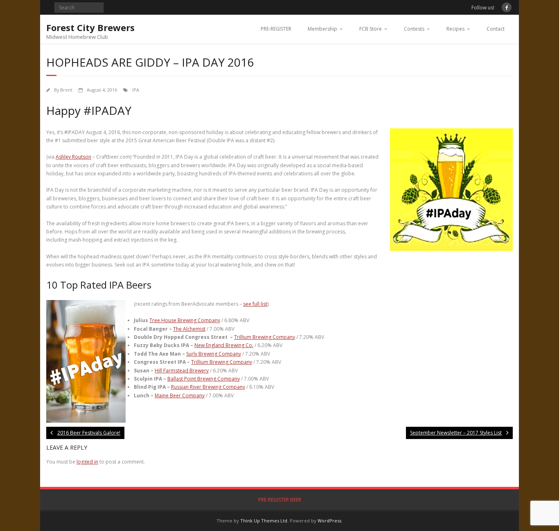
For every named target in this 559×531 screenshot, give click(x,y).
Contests (414, 28)
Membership (322, 28)
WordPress (329, 521)
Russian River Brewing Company (208, 386)
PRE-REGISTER (276, 28)
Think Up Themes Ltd (263, 521)
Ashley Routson (73, 156)
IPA (135, 90)
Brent (66, 90)
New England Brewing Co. (223, 345)
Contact (496, 28)
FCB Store (370, 28)
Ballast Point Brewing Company (203, 378)
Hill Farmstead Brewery (182, 370)
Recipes (455, 28)
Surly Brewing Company (213, 353)
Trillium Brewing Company (264, 337)
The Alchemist (189, 328)
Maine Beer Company (180, 395)
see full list (255, 303)
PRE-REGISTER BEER (279, 499)
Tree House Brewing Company (184, 320)
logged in (87, 461)
